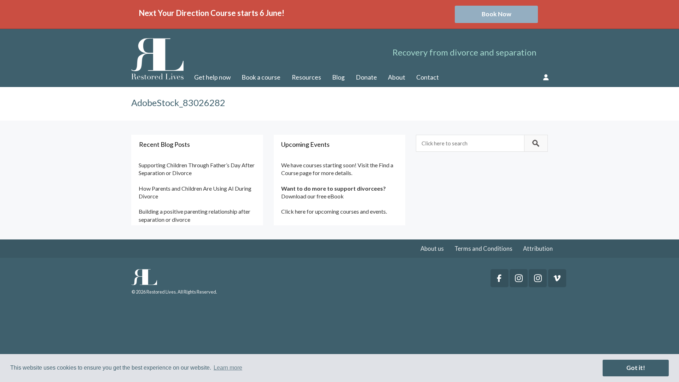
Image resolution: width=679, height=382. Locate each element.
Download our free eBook (312, 196)
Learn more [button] (228, 368)
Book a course (261, 77)
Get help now (212, 77)
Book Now (496, 14)
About (396, 77)
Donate (366, 77)
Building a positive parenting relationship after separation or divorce (194, 215)
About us (432, 248)
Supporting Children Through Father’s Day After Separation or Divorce (197, 169)
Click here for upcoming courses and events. (334, 211)
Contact (427, 77)
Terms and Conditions (483, 248)
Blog (338, 77)
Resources (306, 77)
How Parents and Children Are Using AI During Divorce (195, 192)
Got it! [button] (635, 367)
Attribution (538, 248)
